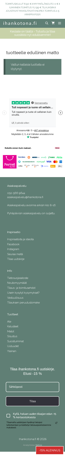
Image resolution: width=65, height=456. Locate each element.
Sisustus (12, 336)
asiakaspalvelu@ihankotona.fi (25, 197)
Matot (10, 331)
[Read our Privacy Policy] (56, 423)
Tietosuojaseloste (17, 278)
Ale (9, 321)
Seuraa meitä (15, 254)
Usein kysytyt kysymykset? (23, 292)
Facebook (13, 244)
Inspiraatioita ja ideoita (20, 239)
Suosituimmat (15, 341)
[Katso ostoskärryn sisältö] (53, 23)
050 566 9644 (16, 193)
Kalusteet (12, 326)
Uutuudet (13, 346)
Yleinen (11, 351)
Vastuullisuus (15, 297)
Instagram (13, 249)
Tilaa (32, 401)
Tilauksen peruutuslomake (23, 302)
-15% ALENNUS (49, 450)
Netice (39, 445)
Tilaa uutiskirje (15, 259)
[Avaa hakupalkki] (47, 23)
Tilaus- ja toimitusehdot (21, 287)
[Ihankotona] (20, 23)
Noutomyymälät (17, 282)
